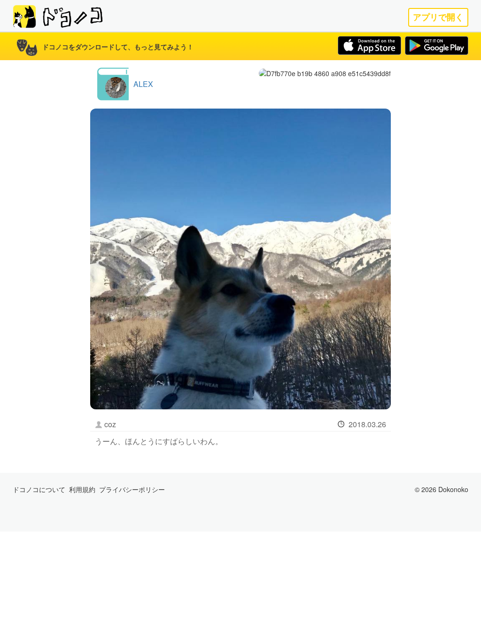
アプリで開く (438, 17)
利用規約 (82, 489)
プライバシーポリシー (132, 489)
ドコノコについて (39, 489)
